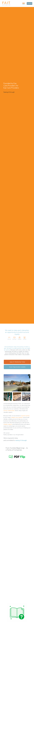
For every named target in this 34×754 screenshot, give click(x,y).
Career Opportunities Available (17, 367)
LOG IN (29, 3)
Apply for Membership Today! (17, 362)
